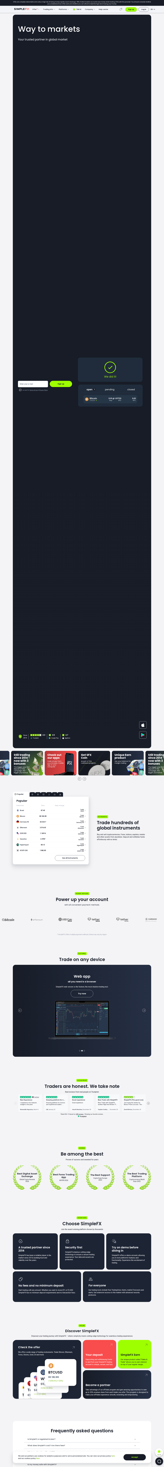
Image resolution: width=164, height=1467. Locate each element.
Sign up (131, 9)
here (113, 1456)
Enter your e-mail (26, 384)
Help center (103, 9)
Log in (143, 9)
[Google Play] (143, 738)
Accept (134, 1457)
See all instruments (70, 858)
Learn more (82, 993)
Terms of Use (34, 390)
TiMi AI (78, 9)
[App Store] (143, 728)
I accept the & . (35, 390)
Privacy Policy (43, 390)
